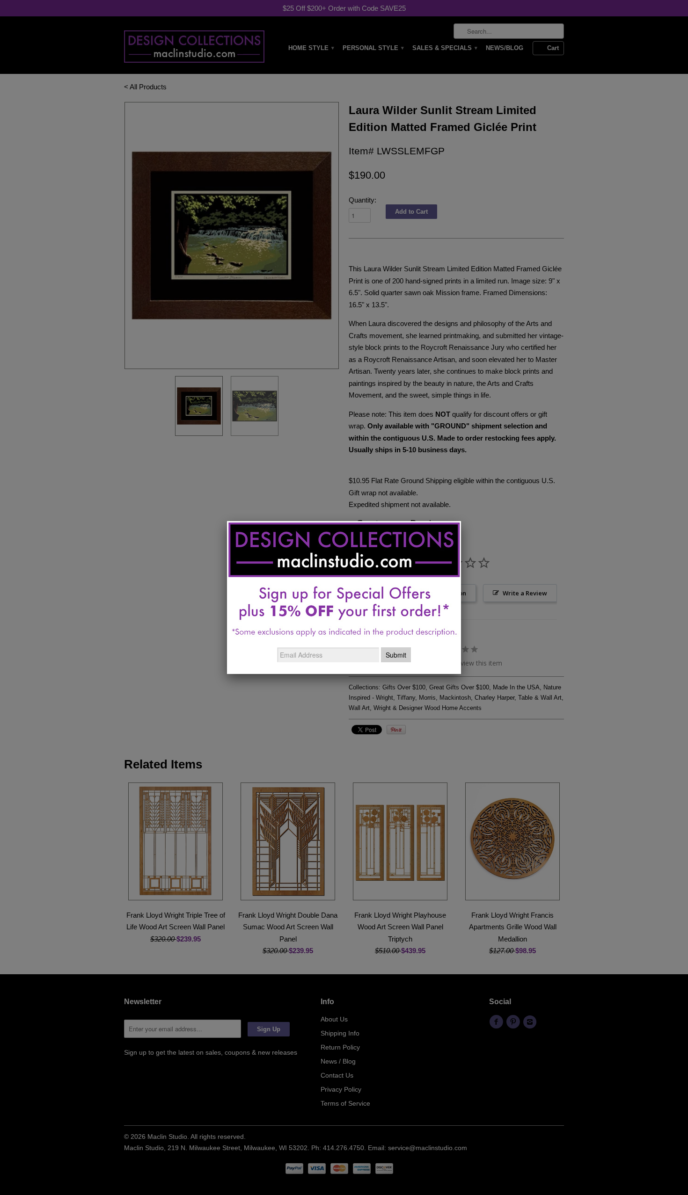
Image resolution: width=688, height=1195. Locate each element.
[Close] (461, 521)
